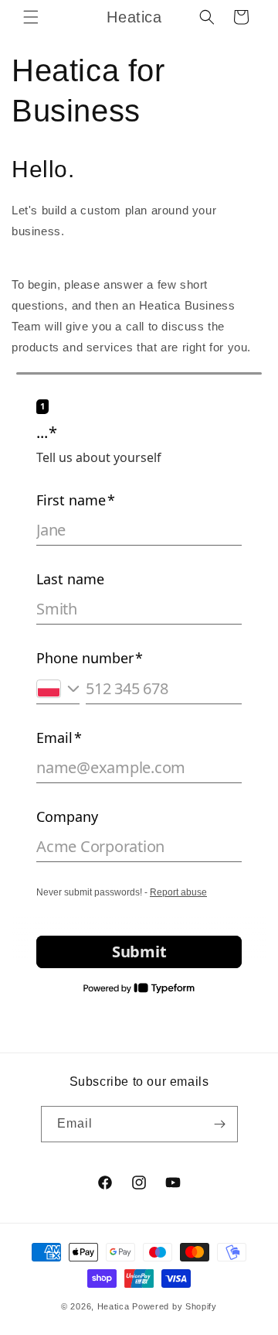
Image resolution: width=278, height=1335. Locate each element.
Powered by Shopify (174, 1306)
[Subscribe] (220, 1124)
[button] (31, 17)
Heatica (113, 1306)
